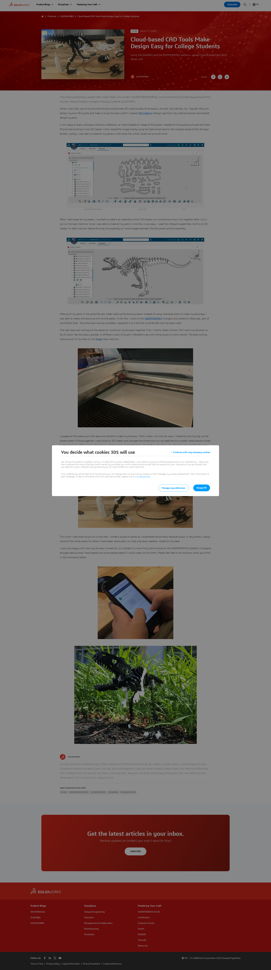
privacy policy (143, 476)
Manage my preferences (173, 488)
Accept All (202, 488)
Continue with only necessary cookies (191, 452)
